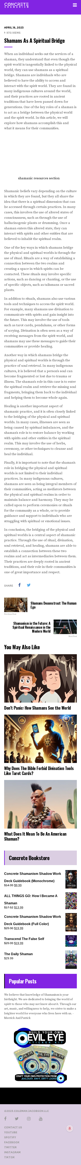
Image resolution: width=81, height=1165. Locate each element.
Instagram (12, 1152)
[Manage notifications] (69, 1128)
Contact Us (13, 1127)
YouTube (10, 1132)
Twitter (10, 1147)
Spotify (10, 1137)
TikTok (9, 1157)
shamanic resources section (39, 178)
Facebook (12, 1142)
